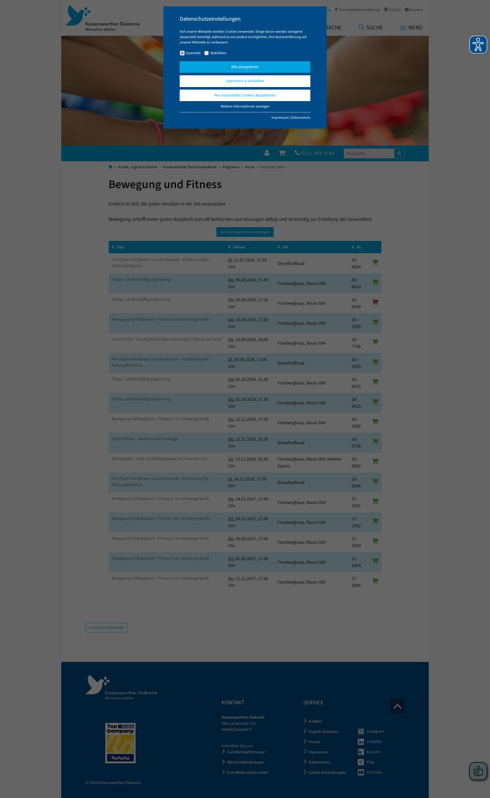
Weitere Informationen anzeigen (245, 106)
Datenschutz (300, 117)
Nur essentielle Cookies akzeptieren (245, 95)
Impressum (280, 117)
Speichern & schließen (245, 81)
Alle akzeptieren (245, 67)
